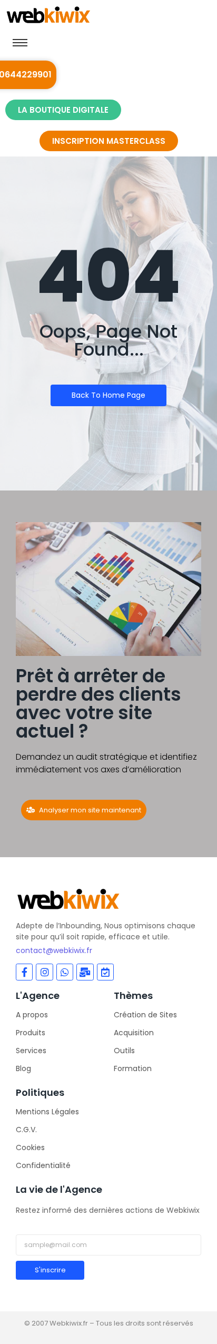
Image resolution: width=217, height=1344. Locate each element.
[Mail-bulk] (84, 972)
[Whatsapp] (64, 972)
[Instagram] (44, 972)
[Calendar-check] (105, 972)
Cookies (30, 1147)
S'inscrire (50, 1270)
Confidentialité (43, 1165)
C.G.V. (26, 1129)
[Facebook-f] (24, 972)
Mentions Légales (47, 1111)
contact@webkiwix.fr (54, 950)
